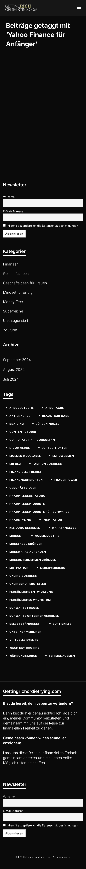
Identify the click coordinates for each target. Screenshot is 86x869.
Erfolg (15, 463)
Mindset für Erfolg (18, 292)
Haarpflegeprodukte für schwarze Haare (39, 512)
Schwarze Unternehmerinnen (34, 615)
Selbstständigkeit (25, 623)
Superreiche (13, 311)
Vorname (9, 197)
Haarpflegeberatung (27, 495)
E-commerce (19, 447)
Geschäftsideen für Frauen (25, 283)
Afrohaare (54, 407)
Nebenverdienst (53, 567)
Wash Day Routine (24, 647)
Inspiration (52, 519)
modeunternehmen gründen (32, 559)
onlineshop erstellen (27, 583)
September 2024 (17, 360)
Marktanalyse (64, 527)
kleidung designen (24, 527)
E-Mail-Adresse (13, 211)
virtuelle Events (23, 639)
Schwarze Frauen (24, 607)
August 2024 (14, 369)
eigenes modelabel (25, 455)
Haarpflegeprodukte (27, 503)
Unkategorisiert (15, 320)
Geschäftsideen (16, 273)
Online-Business (23, 575)
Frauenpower (65, 479)
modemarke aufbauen (27, 551)
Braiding (16, 423)
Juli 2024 (11, 379)
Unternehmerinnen (25, 631)
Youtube (10, 330)
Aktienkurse (20, 415)
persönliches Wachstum (30, 599)
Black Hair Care (55, 415)
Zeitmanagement (63, 655)
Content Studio (22, 431)
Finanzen (11, 264)
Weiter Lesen (20, 154)
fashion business (47, 463)
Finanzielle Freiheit (26, 471)
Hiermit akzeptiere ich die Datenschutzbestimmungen (42, 225)
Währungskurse (23, 655)
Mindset (16, 535)
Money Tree (13, 302)
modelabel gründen (26, 543)
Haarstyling (20, 519)
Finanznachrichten (26, 479)
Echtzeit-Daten (55, 447)
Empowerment (64, 455)
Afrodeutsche (21, 407)
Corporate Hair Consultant (33, 439)
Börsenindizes (48, 423)
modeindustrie (47, 535)
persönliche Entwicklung (31, 591)
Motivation (19, 567)
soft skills (62, 623)
